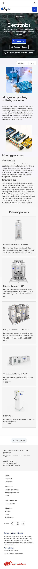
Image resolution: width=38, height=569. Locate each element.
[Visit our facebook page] (12, 523)
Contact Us (8, 479)
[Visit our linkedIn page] (18, 523)
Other (7, 495)
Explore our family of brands (13, 533)
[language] (3, 3)
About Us (8, 511)
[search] (34, 3)
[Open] (34, 9)
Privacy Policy (8, 548)
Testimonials (9, 517)
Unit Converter (10, 503)
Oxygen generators (11, 489)
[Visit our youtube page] (23, 523)
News (7, 514)
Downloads (9, 482)
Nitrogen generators (12, 492)
